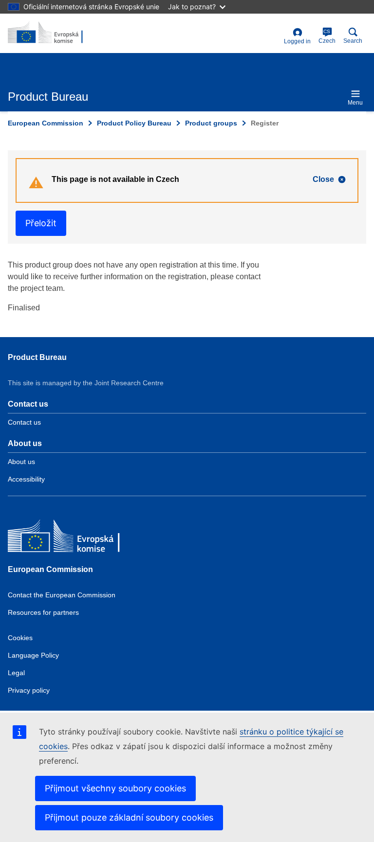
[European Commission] (78, 538)
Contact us (24, 422)
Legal (16, 673)
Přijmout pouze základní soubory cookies (129, 817)
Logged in (297, 41)
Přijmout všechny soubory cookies (115, 788)
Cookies (20, 638)
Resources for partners (43, 612)
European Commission (45, 123)
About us (21, 462)
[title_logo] (55, 33)
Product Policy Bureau (134, 123)
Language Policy (33, 655)
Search (352, 40)
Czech (327, 36)
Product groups (211, 123)
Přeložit (40, 223)
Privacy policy (29, 690)
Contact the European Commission (61, 595)
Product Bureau (37, 357)
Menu (355, 102)
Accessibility (26, 479)
